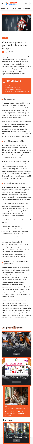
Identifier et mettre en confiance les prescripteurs (17, 91)
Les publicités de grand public (12, 87)
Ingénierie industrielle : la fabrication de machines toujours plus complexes (16, 349)
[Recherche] (26, 3)
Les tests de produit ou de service (13, 89)
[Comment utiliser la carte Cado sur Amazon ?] (16, 367)
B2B (5, 38)
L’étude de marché (9, 86)
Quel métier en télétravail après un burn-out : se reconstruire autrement (16, 411)
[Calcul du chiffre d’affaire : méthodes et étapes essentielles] (16, 433)
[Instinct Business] (11, 3)
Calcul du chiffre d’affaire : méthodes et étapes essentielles (16, 436)
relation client (6, 126)
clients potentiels (13, 199)
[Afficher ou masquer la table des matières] (26, 82)
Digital (16, 382)
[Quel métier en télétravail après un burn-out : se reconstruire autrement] (16, 396)
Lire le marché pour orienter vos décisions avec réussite (16, 377)
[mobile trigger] (3, 3)
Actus (16, 354)
